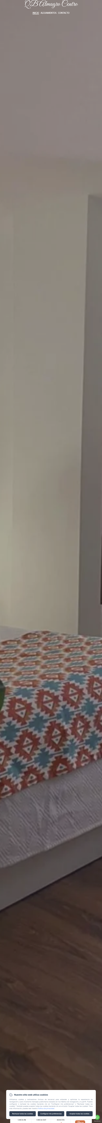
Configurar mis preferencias (51, 1114)
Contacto (63, 12)
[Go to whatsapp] (97, 1117)
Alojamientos (48, 12)
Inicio (36, 12)
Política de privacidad (46, 1108)
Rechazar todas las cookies (22, 1114)
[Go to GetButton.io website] (97, 1121)
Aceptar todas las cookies (79, 1114)
